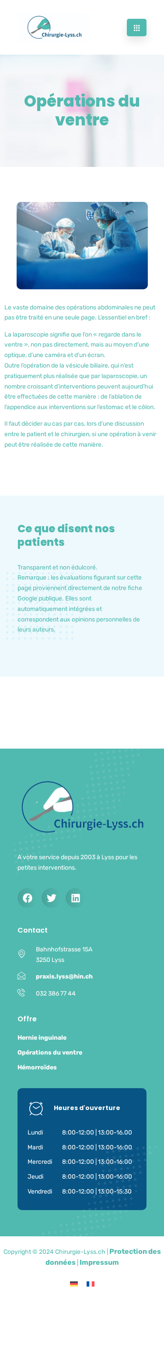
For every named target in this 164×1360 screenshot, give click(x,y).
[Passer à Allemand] (74, 1284)
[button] (27, 898)
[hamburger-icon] (137, 27)
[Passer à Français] (90, 1284)
